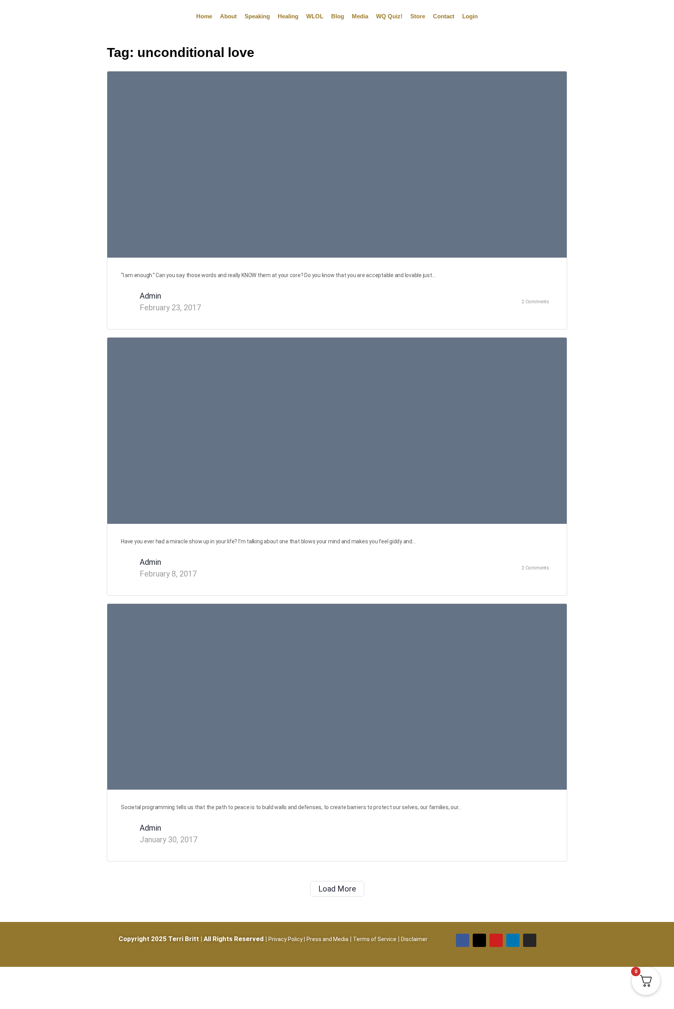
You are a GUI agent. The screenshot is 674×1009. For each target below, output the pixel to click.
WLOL (314, 16)
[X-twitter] (479, 940)
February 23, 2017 (170, 307)
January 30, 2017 (168, 839)
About (228, 16)
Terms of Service (374, 939)
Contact (443, 16)
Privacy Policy (285, 939)
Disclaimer (414, 939)
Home (204, 16)
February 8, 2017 (168, 573)
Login (470, 16)
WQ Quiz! (389, 16)
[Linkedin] (513, 940)
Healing (288, 16)
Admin (150, 296)
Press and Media (327, 939)
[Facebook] (462, 940)
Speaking (257, 16)
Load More (337, 888)
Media (360, 16)
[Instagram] (529, 940)
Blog (337, 16)
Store (417, 16)
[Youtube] (496, 940)
